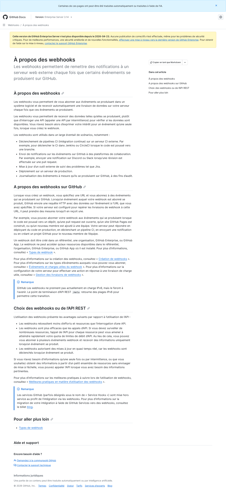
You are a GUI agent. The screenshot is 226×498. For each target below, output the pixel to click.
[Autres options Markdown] (185, 62)
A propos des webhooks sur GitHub (48, 186)
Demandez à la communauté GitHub (36, 460)
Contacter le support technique (34, 465)
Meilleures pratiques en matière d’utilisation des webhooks (65, 381)
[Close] (216, 5)
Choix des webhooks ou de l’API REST (50, 308)
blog (30, 407)
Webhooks (13, 25)
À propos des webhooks (36, 25)
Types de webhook (41, 252)
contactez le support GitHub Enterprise (66, 43)
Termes (42, 485)
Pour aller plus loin (31, 419)
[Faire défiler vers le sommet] (218, 490)
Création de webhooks (113, 258)
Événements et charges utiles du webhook (55, 266)
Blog (110, 485)
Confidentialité (56, 485)
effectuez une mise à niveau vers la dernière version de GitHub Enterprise (159, 39)
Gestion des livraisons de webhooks (58, 274)
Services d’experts (95, 485)
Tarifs (79, 485)
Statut (70, 485)
